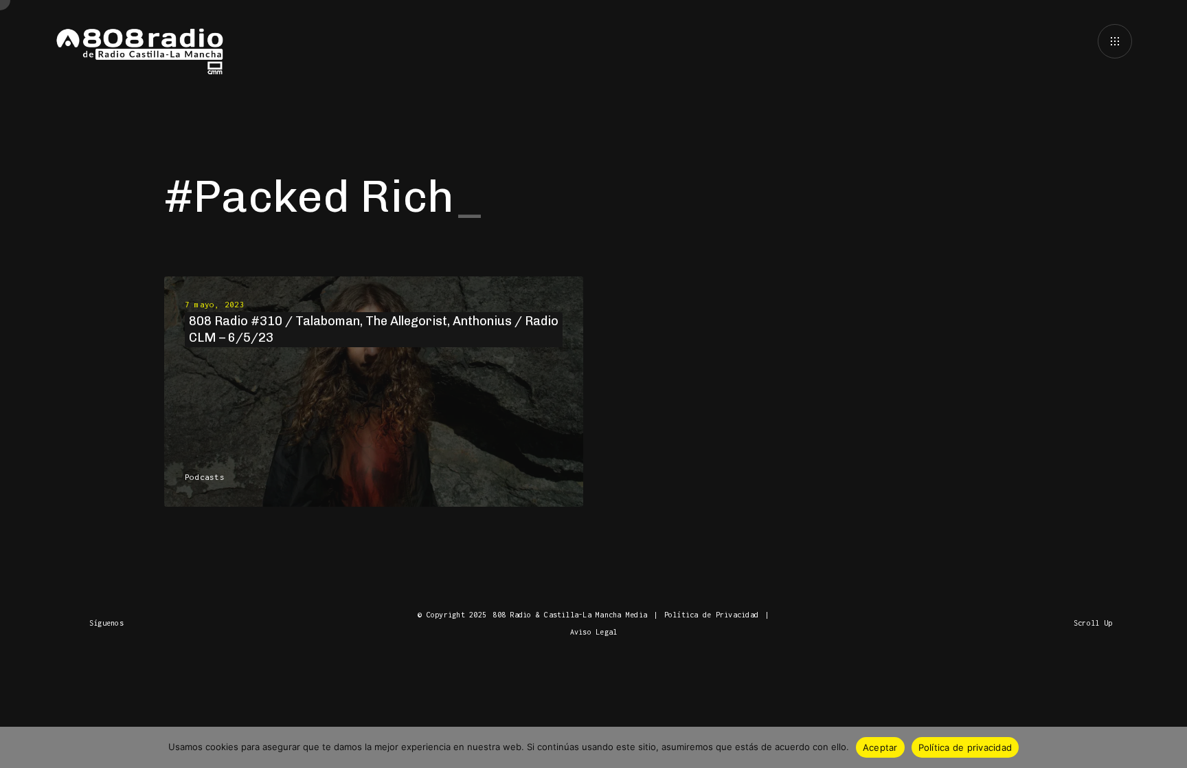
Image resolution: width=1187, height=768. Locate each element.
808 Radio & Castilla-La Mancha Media (570, 615)
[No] (1170, 747)
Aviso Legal (594, 632)
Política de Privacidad (711, 615)
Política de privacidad (965, 747)
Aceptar (880, 747)
